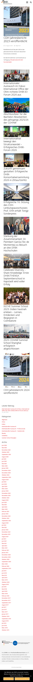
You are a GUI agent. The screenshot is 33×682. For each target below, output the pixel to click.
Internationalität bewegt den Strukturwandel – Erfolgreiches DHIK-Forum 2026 (14, 144)
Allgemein (18, 45)
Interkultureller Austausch (9, 426)
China (3, 422)
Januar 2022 (5, 530)
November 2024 (6, 473)
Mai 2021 (4, 543)
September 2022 (6, 520)
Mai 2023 (4, 504)
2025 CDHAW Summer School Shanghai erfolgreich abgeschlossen (16, 344)
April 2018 (4, 591)
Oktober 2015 (5, 630)
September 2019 (6, 568)
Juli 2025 (4, 459)
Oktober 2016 (5, 616)
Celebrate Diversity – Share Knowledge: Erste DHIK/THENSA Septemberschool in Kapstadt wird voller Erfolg (16, 277)
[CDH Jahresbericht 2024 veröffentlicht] (16, 370)
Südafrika (4, 435)
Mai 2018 (4, 589)
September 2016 (6, 618)
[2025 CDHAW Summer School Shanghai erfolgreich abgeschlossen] (16, 331)
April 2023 (4, 507)
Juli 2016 (4, 623)
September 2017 (6, 603)
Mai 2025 (4, 463)
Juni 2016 (4, 625)
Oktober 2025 (5, 452)
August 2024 (5, 479)
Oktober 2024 (5, 475)
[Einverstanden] (31, 676)
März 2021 (5, 548)
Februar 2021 (5, 550)
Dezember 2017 (6, 598)
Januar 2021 (5, 552)
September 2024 (6, 477)
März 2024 (5, 488)
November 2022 (6, 516)
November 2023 (6, 495)
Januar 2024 (5, 491)
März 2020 (5, 564)
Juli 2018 (4, 587)
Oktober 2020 (5, 559)
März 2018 (5, 593)
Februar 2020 (5, 566)
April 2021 (4, 546)
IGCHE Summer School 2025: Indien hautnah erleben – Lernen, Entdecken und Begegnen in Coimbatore (16, 313)
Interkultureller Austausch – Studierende (13, 431)
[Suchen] (31, 2)
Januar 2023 (5, 514)
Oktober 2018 (5, 582)
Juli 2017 (4, 607)
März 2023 (5, 509)
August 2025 (5, 457)
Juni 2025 (4, 461)
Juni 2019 (4, 573)
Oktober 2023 (5, 498)
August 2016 (5, 621)
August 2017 (5, 605)
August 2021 (5, 536)
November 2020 (6, 557)
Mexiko (4, 433)
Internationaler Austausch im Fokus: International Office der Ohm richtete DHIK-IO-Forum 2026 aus (16, 88)
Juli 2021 (4, 539)
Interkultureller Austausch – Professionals (13, 429)
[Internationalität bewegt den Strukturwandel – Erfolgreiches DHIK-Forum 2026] (16, 131)
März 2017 (5, 612)
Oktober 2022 (5, 518)
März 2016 (5, 628)
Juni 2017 (4, 609)
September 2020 (6, 561)
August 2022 (5, 523)
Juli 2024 (4, 482)
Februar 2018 (5, 596)
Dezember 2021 (6, 532)
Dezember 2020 (6, 555)
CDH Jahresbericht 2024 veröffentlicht (16, 391)
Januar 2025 (5, 468)
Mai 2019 (4, 575)
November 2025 (6, 450)
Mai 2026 (4, 447)
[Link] (6, 2)
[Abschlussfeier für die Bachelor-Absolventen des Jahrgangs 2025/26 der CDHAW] (16, 105)
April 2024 (4, 486)
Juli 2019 (4, 571)
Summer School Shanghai (9, 438)
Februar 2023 (5, 511)
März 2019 (5, 580)
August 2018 (5, 584)
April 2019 (4, 577)
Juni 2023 (4, 502)
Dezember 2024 (6, 470)
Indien (3, 424)
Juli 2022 (4, 525)
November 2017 (6, 600)
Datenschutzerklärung (22, 679)
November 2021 (6, 534)
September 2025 (6, 454)
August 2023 (5, 500)
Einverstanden (8, 679)
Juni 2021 (4, 541)
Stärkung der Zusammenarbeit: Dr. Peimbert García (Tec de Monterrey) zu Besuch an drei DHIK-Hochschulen (16, 243)
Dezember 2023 (6, 493)
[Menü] (27, 2)
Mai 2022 (4, 527)
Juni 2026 (4, 445)
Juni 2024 (4, 484)
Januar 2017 (5, 614)
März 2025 (5, 466)
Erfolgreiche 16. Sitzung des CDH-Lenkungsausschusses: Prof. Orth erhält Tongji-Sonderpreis (16, 207)
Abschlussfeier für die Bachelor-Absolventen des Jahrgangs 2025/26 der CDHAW (16, 118)
